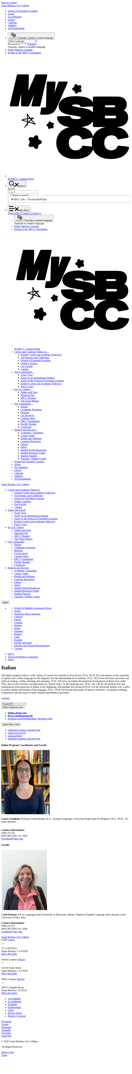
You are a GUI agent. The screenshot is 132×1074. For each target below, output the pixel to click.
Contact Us (27, 213)
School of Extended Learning (23, 11)
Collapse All (20, 704)
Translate (31, 44)
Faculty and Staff (23, 642)
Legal (11, 1010)
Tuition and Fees (29, 392)
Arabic (17, 611)
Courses (18, 648)
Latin (16, 637)
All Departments (16, 28)
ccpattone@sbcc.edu (12, 931)
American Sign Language (27, 613)
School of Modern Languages (23, 657)
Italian (17, 628)
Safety (24, 447)
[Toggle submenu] (48, 352)
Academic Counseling (32, 432)
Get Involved (27, 415)
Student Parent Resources (34, 450)
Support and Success (24, 429)
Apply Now (27, 375)
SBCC (11, 654)
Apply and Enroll (23, 372)
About (11, 14)
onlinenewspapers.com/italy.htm (24, 730)
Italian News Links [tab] (11, 724)
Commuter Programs (31, 409)
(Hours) (21, 959)
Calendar (12, 22)
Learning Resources (31, 441)
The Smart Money (30, 401)
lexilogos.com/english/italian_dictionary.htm (30, 718)
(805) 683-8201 (9, 973)
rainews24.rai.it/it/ (17, 733)
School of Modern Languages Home (32, 608)
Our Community (22, 403)
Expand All (8, 704)
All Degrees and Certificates (35, 357)
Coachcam (26, 427)
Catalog (24, 369)
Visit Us (37, 213)
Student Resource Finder (33, 453)
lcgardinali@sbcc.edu (12, 838)
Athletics (12, 25)
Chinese (18, 616)
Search (11, 189)
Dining (24, 406)
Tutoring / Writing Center (33, 458)
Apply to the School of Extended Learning (42, 380)
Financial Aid (27, 395)
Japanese (18, 631)
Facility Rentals (28, 424)
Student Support (29, 455)
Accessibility (14, 998)
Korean (18, 634)
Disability (13, 1004)
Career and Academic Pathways (30, 351)
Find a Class (27, 386)
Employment (14, 1007)
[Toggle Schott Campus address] (2, 963)
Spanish (18, 639)
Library (11, 19)
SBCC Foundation (30, 421)
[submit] (9, 205)
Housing (25, 412)
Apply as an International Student (38, 377)
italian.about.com (17, 713)
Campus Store (28, 418)
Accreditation (14, 16)
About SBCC (15, 213)
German (18, 622)
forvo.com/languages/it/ (20, 715)
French (17, 619)
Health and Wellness (31, 438)
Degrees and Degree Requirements (32, 645)
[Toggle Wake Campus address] (2, 982)
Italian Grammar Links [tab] (13, 707)
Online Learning (29, 363)
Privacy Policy (15, 1013)
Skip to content (9, 2)
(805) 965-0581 (9, 954)
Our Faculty (27, 366)
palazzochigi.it (15, 735)
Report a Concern (17, 1016)
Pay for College (22, 389)
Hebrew (18, 625)
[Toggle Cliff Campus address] (2, 943)
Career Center (28, 435)
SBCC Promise (28, 398)
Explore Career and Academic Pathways (41, 354)
